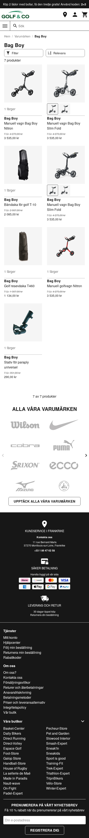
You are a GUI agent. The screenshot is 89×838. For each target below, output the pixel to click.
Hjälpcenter (11, 642)
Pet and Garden (57, 733)
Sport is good (56, 758)
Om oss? (9, 672)
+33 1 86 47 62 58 (44, 550)
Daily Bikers (12, 733)
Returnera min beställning (22, 652)
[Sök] (15, 26)
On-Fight (9, 788)
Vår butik (9, 712)
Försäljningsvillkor (16, 682)
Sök (21, 25)
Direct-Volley (12, 743)
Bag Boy (11, 118)
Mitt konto (10, 637)
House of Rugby (15, 768)
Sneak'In (52, 748)
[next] (86, 455)
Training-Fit (54, 763)
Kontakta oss (44, 537)
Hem (7, 36)
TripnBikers (54, 778)
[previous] (3, 455)
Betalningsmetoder (17, 697)
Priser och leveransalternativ (24, 702)
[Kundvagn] (85, 14)
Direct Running (14, 738)
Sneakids (53, 753)
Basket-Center (13, 728)
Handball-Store (14, 763)
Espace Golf (12, 748)
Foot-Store (11, 753)
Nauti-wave (11, 783)
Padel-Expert (13, 793)
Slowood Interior (58, 738)
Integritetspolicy (14, 707)
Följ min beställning (17, 647)
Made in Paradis (15, 778)
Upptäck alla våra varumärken (44, 501)
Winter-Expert (56, 788)
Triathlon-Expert (58, 773)
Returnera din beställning (44, 615)
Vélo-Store (54, 783)
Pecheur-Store (56, 728)
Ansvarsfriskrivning (17, 692)
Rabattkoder (12, 657)
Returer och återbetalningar (23, 687)
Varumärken (22, 36)
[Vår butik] (65, 14)
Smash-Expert (56, 743)
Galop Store (12, 758)
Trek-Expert (54, 768)
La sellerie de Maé (16, 773)
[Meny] (5, 26)
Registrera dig (44, 830)
